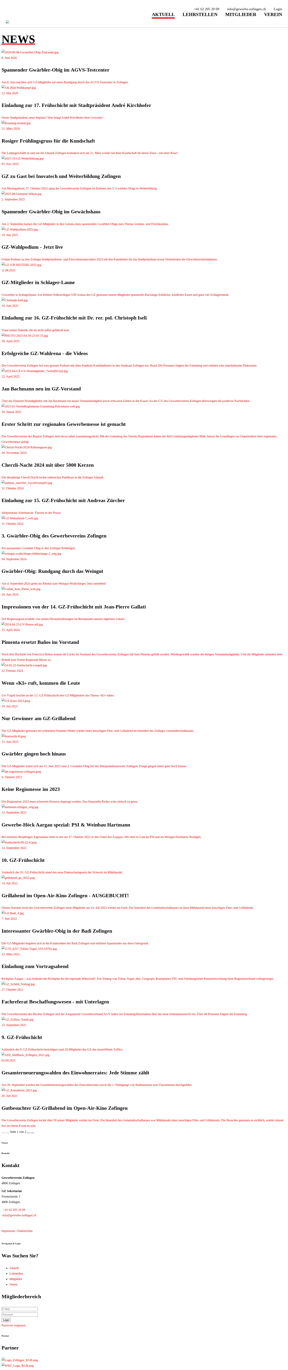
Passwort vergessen (14, 1325)
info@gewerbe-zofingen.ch (19, 1215)
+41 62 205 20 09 (13, 1209)
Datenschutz (25, 1231)
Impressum (8, 1231)
